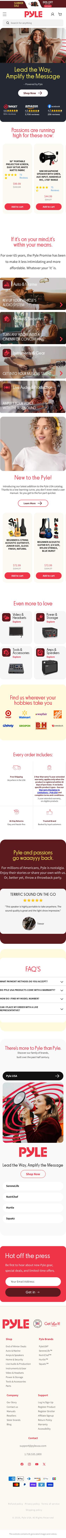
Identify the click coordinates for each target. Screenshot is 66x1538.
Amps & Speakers (15, 1355)
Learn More (30, 503)
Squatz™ (44, 1363)
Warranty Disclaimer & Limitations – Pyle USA (48, 791)
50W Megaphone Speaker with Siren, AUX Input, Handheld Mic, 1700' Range (48, 175)
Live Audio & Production (18, 1363)
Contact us (12, 1406)
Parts (8, 1385)
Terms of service (50, 1503)
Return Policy (45, 1420)
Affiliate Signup (46, 1415)
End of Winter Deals (16, 1346)
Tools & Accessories (16, 1381)
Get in (30, 1292)
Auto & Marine (13, 1350)
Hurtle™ (43, 1359)
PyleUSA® (43, 1346)
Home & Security (14, 1359)
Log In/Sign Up (45, 1402)
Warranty (43, 1424)
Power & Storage (14, 1377)
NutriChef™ (45, 1355)
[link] (33, 911)
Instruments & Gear (16, 1368)
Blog (9, 1424)
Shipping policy (34, 1509)
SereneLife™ (45, 1350)
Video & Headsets (15, 1372)
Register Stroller (46, 1411)
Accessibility (44, 1428)
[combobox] (18, 22)
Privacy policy (32, 1503)
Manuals (11, 1411)
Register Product (46, 1406)
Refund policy (15, 1503)
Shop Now (29, 93)
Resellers (11, 1415)
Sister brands (13, 1420)
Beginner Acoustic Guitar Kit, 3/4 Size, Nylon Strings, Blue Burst (48, 546)
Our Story (12, 1402)
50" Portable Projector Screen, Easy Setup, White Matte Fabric (17, 166)
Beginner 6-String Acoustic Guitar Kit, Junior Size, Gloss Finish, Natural (17, 544)
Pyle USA (26, 1517)
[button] (5, 14)
